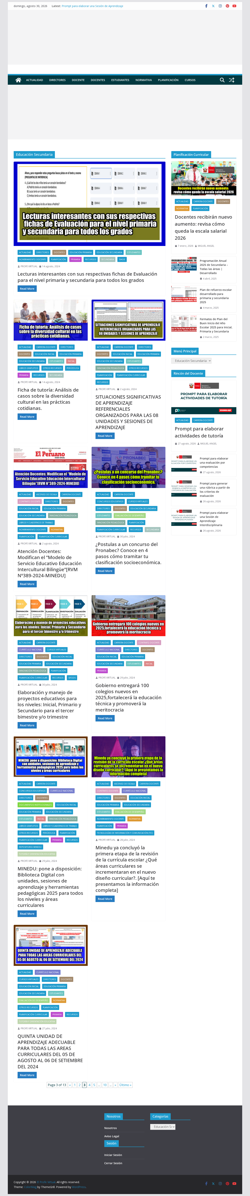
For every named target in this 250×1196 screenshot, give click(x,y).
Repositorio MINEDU (30, 847)
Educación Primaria (81, 252)
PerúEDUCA (73, 368)
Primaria (75, 259)
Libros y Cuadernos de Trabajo (36, 522)
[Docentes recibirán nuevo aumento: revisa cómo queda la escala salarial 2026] (203, 178)
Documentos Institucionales (35, 804)
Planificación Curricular (131, 375)
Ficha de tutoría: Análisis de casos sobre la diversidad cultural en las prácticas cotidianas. (48, 398)
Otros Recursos (52, 368)
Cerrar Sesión (113, 1163)
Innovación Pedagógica (110, 368)
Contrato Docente (29, 501)
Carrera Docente (45, 347)
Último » (125, 1085)
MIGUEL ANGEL (206, 246)
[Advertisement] (125, 37)
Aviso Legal (111, 1136)
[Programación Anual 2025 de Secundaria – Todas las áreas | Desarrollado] (184, 269)
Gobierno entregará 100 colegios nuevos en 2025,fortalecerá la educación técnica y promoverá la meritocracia (129, 697)
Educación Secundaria (109, 252)
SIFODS (72, 677)
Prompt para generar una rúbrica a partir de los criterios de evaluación (215, 490)
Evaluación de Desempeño (129, 515)
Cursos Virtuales (137, 501)
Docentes (98, 80)
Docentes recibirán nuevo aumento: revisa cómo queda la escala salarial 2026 (203, 227)
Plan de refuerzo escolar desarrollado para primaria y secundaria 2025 (216, 296)
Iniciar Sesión (113, 1155)
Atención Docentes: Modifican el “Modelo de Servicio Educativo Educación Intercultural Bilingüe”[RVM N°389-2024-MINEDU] (50, 563)
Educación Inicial (44, 354)
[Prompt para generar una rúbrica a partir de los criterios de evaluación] (184, 492)
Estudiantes (120, 80)
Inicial (71, 361)
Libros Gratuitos (28, 368)
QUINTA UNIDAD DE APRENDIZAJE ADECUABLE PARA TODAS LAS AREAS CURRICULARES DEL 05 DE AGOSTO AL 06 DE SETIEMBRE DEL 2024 (50, 1051)
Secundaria (107, 259)
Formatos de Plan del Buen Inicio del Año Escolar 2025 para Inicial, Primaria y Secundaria (216, 325)
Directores (57, 80)
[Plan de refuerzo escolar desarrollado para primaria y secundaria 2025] (184, 298)
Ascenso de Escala (46, 494)
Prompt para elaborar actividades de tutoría (199, 432)
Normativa (144, 80)
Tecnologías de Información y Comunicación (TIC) (125, 833)
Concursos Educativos (110, 501)
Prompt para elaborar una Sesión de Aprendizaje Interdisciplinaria (214, 519)
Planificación (168, 80)
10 (105, 1085)
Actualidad (34, 80)
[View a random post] (231, 80)
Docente (78, 80)
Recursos (90, 259)
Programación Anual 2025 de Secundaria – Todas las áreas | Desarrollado (214, 267)
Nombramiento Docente (32, 259)
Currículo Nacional (30, 649)
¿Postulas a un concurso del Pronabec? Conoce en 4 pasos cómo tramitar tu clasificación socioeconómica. (128, 553)
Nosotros (110, 1128)
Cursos (190, 80)
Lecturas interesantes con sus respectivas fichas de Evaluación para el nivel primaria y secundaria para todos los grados (87, 277)
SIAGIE (122, 259)
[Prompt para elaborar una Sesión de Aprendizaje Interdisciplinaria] (184, 521)
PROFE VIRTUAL (29, 266)
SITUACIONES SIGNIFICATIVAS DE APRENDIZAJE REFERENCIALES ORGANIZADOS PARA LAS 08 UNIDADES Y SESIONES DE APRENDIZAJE (128, 412)
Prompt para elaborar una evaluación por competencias (214, 462)
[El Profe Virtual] (18, 80)
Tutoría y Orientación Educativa (37, 854)
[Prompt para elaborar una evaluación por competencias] (184, 465)
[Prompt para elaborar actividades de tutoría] (203, 397)
